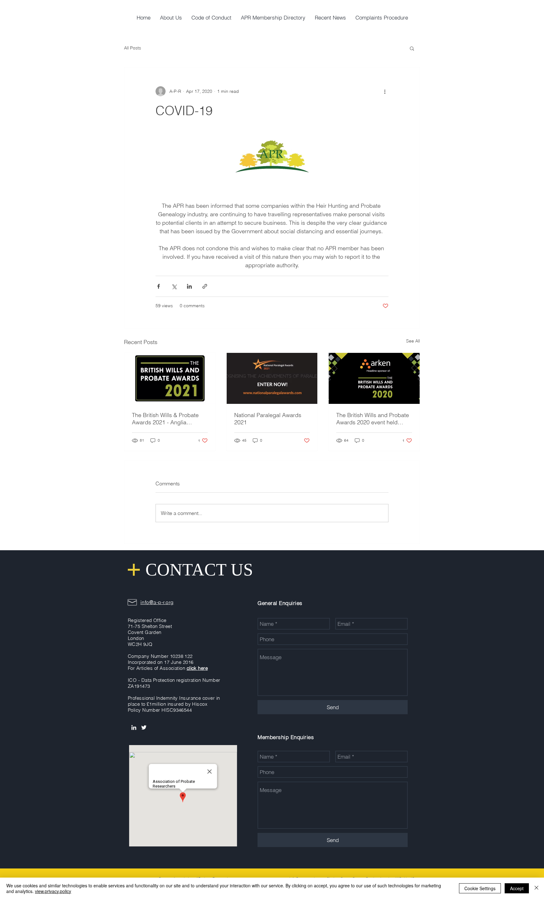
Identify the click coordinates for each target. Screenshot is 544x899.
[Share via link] (205, 286)
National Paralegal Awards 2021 (267, 418)
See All (413, 341)
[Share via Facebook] (159, 286)
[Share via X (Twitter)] (174, 286)
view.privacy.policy (53, 891)
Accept (517, 888)
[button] (412, 48)
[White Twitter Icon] (143, 727)
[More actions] (384, 91)
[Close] (536, 888)
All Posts (132, 48)
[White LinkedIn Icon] (133, 727)
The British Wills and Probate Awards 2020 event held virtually (372, 418)
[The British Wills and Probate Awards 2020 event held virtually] (374, 378)
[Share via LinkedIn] (189, 286)
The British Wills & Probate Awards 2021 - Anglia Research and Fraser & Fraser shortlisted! (165, 418)
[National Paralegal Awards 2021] (272, 378)
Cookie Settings (480, 888)
